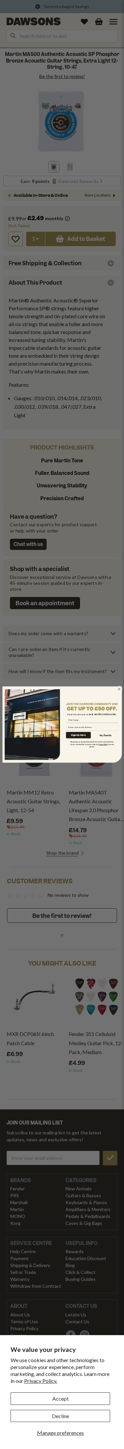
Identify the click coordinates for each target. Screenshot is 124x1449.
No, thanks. (106, 735)
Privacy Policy (102, 744)
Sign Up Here (78, 735)
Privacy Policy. (40, 1381)
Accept (60, 1398)
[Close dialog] (119, 688)
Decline (60, 1416)
